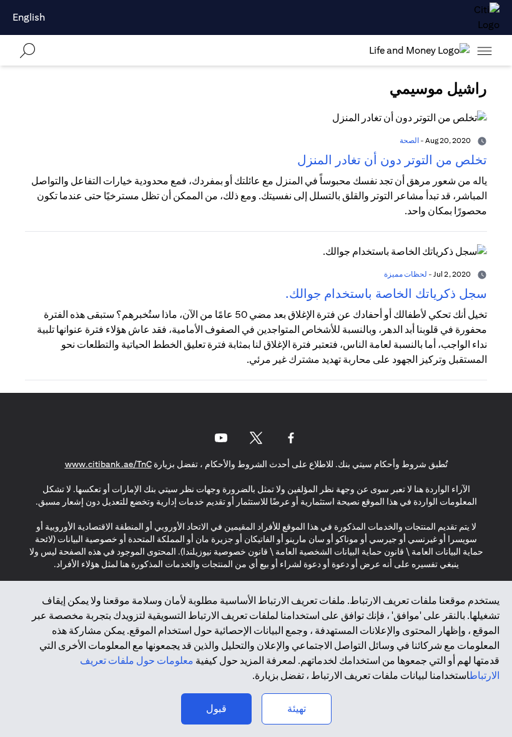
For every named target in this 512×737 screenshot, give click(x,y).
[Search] (27, 50)
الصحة (409, 140)
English (28, 17)
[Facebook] (290, 437)
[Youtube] (221, 437)
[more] (484, 50)
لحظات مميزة (405, 274)
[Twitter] (256, 437)
